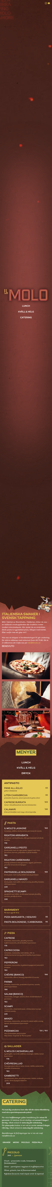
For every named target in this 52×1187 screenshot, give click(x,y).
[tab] (26, 762)
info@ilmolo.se (33, 643)
